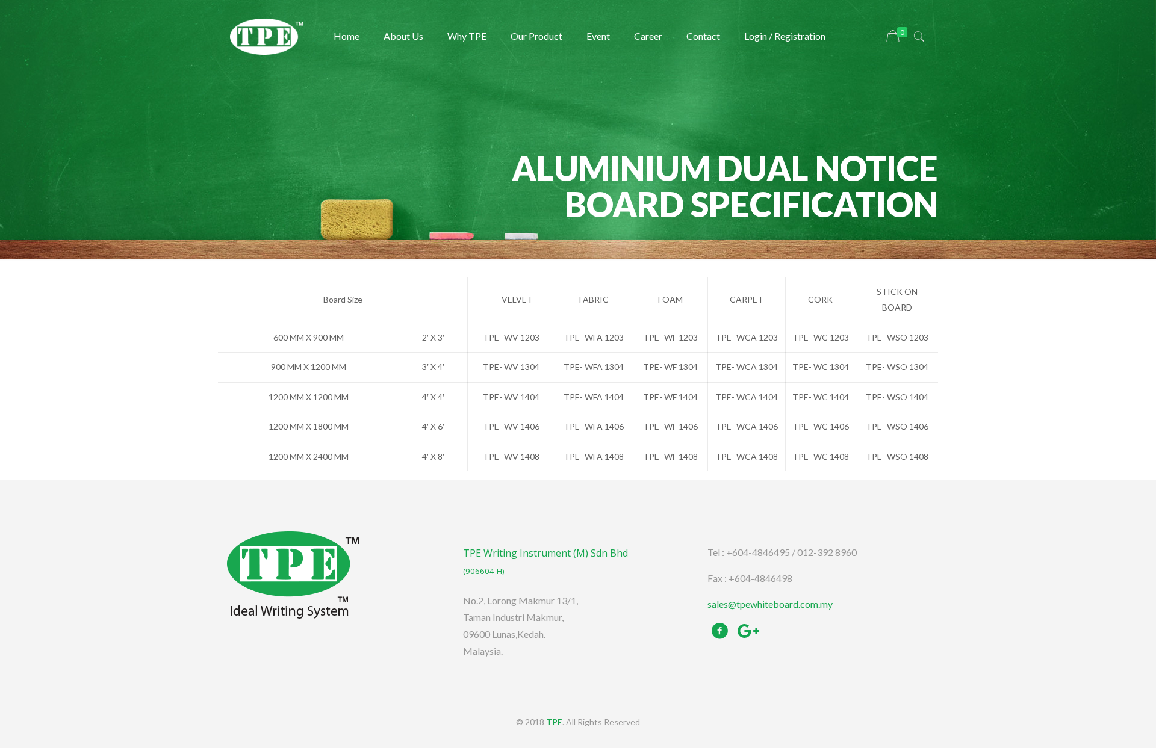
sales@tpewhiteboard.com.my (770, 604)
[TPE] (266, 36)
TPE (554, 722)
